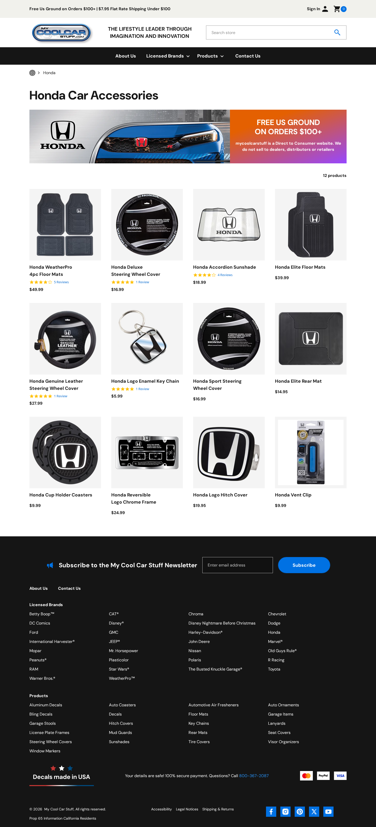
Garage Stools (42, 723)
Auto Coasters (122, 705)
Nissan (195, 650)
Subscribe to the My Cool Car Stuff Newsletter (128, 565)
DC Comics (39, 623)
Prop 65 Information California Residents (62, 818)
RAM (33, 669)
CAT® (114, 614)
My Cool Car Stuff (59, 809)
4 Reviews (225, 275)
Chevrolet (277, 614)
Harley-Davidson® (206, 632)
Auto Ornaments (283, 705)
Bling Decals (40, 714)
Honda (274, 632)
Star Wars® (119, 669)
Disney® (116, 623)
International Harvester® (52, 641)
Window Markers (44, 751)
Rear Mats (198, 732)
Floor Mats (198, 714)
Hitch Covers (121, 723)
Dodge (274, 623)
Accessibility (161, 809)
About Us (125, 56)
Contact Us (248, 56)
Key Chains (199, 723)
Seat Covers (279, 732)
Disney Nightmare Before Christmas (222, 623)
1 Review (142, 282)
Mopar (35, 650)
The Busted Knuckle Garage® (215, 669)
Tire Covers (199, 741)
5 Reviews (61, 282)
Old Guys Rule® (282, 650)
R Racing (276, 660)
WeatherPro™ (122, 678)
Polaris (195, 660)
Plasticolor (119, 660)
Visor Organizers (283, 741)
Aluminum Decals (45, 705)
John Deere (199, 641)
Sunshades (119, 741)
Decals (115, 714)
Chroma (196, 614)
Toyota (274, 669)
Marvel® (275, 641)
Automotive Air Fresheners (214, 705)
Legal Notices (187, 809)
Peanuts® (38, 660)
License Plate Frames (49, 732)
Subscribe (304, 565)
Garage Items (280, 714)
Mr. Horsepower (123, 650)
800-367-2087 (254, 775)
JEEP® (114, 641)
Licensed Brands (46, 604)
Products (38, 695)
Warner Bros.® (42, 678)
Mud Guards (120, 732)
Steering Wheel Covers (50, 741)
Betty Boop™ (41, 614)
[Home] (32, 73)
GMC (113, 632)
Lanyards (276, 723)
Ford (33, 632)
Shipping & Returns (218, 809)
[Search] (338, 32)
